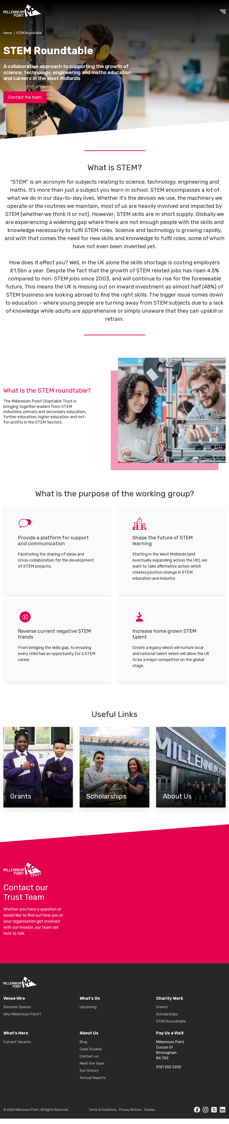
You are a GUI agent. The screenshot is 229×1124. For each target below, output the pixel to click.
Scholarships (114, 767)
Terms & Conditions (103, 1110)
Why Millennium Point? (22, 1014)
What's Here (15, 1033)
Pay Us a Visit (170, 1033)
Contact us (89, 1056)
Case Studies (91, 1049)
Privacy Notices (130, 1110)
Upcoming (88, 1007)
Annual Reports (93, 1078)
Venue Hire (14, 998)
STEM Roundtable (171, 1021)
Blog (83, 1042)
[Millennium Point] (20, 983)
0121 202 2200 (168, 1067)
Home (7, 33)
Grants (38, 767)
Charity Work (169, 998)
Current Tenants (17, 1042)
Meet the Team (92, 1063)
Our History (89, 1070)
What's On (90, 998)
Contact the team (25, 97)
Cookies (149, 1110)
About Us (191, 767)
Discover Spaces (17, 1007)
